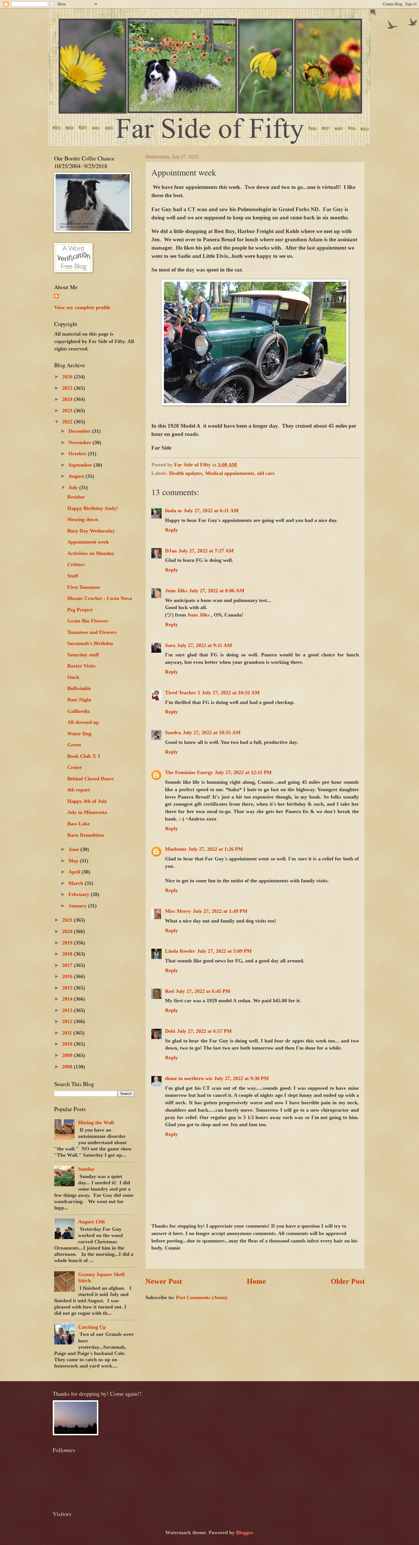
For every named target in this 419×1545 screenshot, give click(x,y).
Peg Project (80, 610)
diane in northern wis (188, 1078)
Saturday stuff (83, 655)
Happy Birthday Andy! (92, 508)
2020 (68, 931)
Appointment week (88, 542)
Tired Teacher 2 (182, 692)
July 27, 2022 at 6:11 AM (211, 510)
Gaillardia (78, 711)
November (80, 442)
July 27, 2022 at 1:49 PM (220, 911)
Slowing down (82, 519)
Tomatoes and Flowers (92, 632)
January (78, 906)
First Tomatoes (83, 587)
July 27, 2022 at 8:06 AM (216, 590)
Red (169, 991)
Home (256, 1281)
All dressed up (83, 722)
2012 (68, 1021)
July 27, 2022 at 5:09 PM (224, 951)
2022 (68, 421)
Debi (170, 1031)
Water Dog (79, 733)
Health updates (185, 473)
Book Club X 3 (83, 756)
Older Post (348, 1281)
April (75, 872)
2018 (68, 954)
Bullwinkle (79, 688)
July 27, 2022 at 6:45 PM (203, 991)
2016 (68, 976)
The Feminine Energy (189, 772)
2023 (68, 410)
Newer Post (163, 1281)
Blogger (244, 1532)
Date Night (79, 700)
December (80, 431)
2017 (68, 965)
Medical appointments (229, 473)
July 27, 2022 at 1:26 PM (215, 849)
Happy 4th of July (87, 801)
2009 (68, 1055)
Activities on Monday (90, 553)
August (77, 476)
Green (74, 745)
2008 (68, 1067)
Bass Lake (78, 823)
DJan (171, 551)
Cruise (74, 767)
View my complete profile (82, 307)
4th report (78, 790)
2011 (67, 1033)
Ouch (73, 677)
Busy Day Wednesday (91, 531)
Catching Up (92, 1327)
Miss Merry (178, 911)
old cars (265, 473)
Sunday (86, 1169)
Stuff (72, 576)
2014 (68, 999)
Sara (170, 645)
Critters (76, 564)
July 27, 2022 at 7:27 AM (206, 551)
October (78, 453)
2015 (68, 988)
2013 (68, 1010)
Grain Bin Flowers (87, 621)
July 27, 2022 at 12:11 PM (243, 772)
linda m (173, 510)
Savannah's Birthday (90, 643)
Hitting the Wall (96, 1122)
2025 (68, 388)
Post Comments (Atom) (201, 1297)
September (80, 465)
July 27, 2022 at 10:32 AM (231, 692)
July (73, 487)
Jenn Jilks (176, 590)
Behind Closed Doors (90, 778)
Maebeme (175, 849)
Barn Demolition (85, 835)
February (79, 894)
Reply (171, 530)
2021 (68, 920)
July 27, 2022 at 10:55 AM (212, 732)
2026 (68, 376)
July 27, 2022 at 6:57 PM (204, 1031)
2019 (68, 943)
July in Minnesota (87, 812)
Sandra (173, 732)
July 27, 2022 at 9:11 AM (204, 645)
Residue (76, 497)
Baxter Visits (81, 666)
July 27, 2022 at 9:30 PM (241, 1078)
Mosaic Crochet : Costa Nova (99, 598)
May (74, 861)
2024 (68, 399)
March (76, 883)
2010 (68, 1044)
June (74, 849)
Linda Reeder (180, 951)
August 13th (91, 1221)
